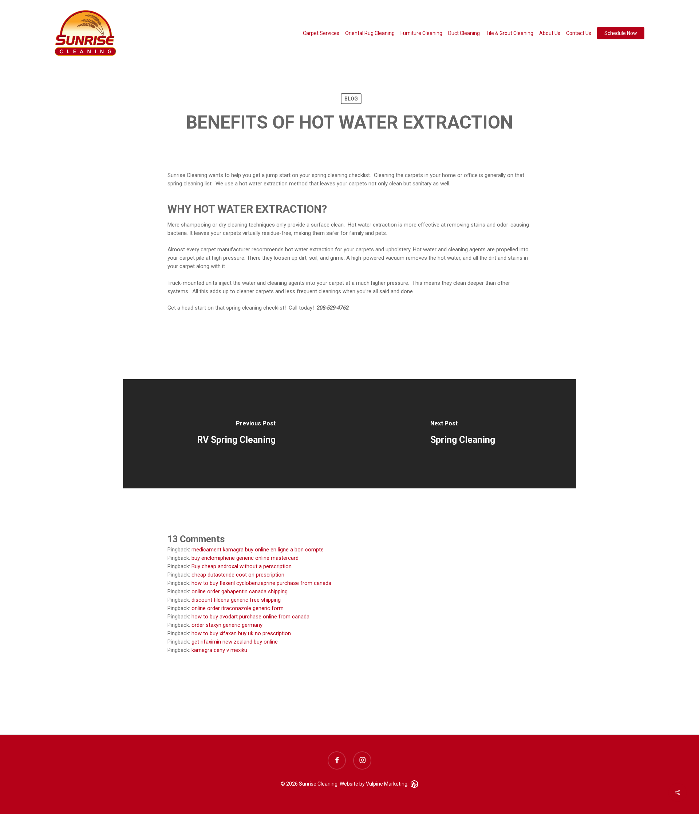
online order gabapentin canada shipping (239, 591)
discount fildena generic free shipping (236, 600)
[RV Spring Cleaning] (236, 433)
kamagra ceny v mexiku (219, 650)
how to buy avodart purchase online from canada (250, 616)
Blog (351, 99)
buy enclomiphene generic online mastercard (245, 558)
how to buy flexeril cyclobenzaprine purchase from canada (261, 583)
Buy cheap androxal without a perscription (241, 566)
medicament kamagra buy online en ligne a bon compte (257, 549)
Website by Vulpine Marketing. (374, 784)
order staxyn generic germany (226, 625)
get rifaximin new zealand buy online (234, 641)
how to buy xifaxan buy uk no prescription (241, 633)
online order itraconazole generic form (237, 608)
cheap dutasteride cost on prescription (237, 574)
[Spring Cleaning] (463, 433)
